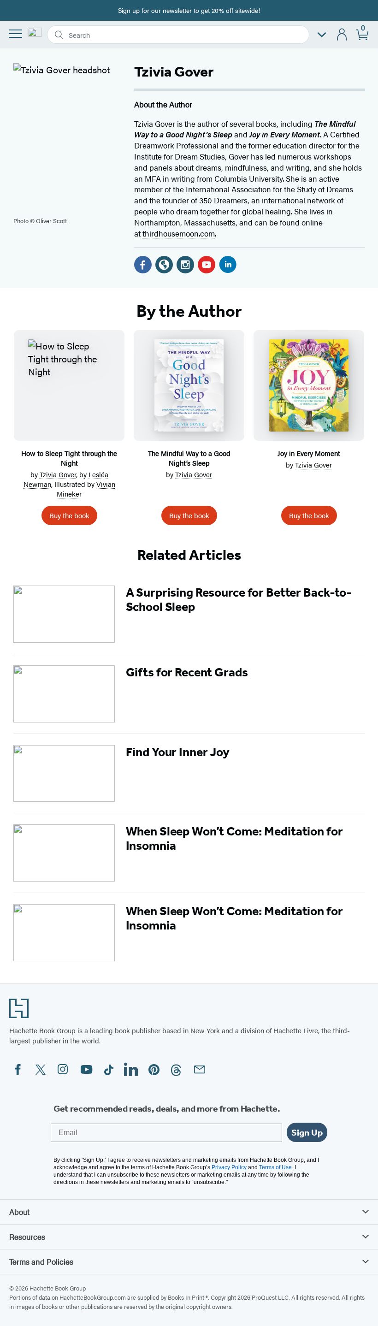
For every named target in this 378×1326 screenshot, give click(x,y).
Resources (27, 1236)
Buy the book (69, 515)
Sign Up (307, 1132)
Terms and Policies (41, 1261)
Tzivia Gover (58, 474)
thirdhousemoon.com (178, 233)
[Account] (342, 35)
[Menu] (15, 34)
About (19, 1211)
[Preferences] (322, 34)
